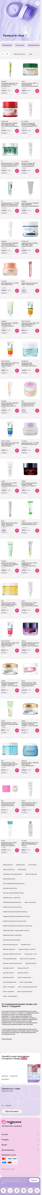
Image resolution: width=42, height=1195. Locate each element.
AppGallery (5, 1079)
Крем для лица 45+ (23, 968)
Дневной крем (20, 864)
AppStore (5, 1076)
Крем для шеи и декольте (27, 958)
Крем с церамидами (26, 982)
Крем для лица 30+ (8, 968)
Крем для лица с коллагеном (11, 897)
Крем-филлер (22, 869)
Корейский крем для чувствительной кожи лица (17, 925)
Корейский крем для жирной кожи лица (15, 911)
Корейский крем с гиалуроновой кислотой (16, 930)
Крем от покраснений (24, 977)
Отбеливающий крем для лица (12, 902)
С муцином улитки (34, 45)
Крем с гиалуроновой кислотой (27, 986)
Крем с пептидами (8, 986)
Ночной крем (32, 864)
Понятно (34, 1180)
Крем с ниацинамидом (10, 996)
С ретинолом (20, 45)
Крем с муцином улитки (24, 991)
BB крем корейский (9, 949)
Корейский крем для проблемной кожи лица (16, 916)
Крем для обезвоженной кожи (12, 954)
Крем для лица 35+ (30, 963)
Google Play (14, 1076)
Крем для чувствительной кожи (12, 963)
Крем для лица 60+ (23, 972)
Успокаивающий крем (10, 958)
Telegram (8, 1105)
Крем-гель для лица (31, 874)
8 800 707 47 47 (7, 1091)
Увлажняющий (7, 45)
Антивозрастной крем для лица (12, 874)
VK (2, 1105)
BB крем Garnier (26, 944)
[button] (7, 54)
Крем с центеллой (8, 991)
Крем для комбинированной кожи (13, 893)
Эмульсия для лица (8, 869)
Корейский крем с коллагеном (12, 935)
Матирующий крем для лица (11, 940)
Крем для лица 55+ (8, 972)
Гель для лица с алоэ (30, 954)
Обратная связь (12, 1111)
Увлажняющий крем (9, 878)
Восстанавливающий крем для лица (14, 883)
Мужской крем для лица (10, 944)
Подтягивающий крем (9, 982)
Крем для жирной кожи (10, 888)
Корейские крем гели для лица (12, 907)
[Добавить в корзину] (17, 91)
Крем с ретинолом (30, 902)
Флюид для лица (8, 864)
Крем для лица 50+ (8, 977)
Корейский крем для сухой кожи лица (14, 921)
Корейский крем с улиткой (26, 949)
